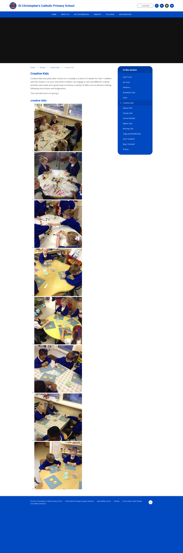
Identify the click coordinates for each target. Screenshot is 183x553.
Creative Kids (69, 67)
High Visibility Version (104, 501)
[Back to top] (150, 502)
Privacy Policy (126, 501)
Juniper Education (88, 501)
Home (32, 67)
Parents (42, 67)
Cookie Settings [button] (137, 501)
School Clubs (55, 67)
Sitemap (116, 501)
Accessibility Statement (38, 504)
